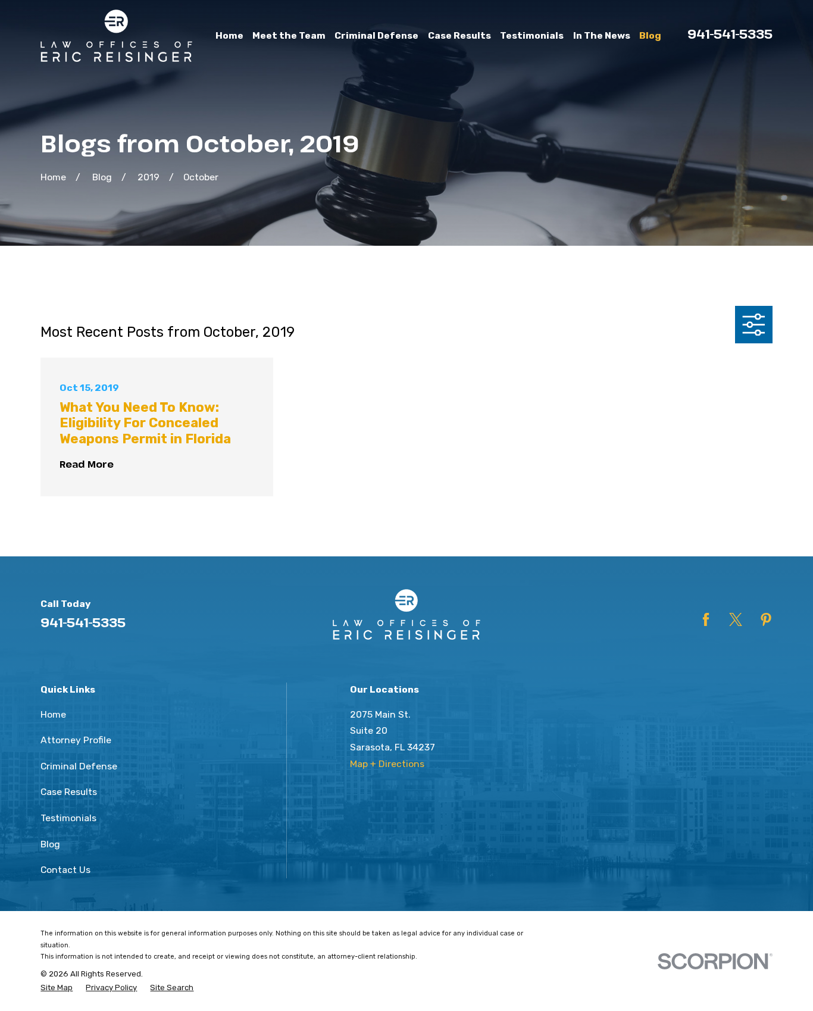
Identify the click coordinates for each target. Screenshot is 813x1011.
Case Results (68, 791)
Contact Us (65, 869)
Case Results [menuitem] (459, 35)
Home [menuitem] (229, 35)
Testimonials (68, 818)
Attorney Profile (75, 740)
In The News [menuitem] (601, 35)
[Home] (116, 36)
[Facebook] (705, 619)
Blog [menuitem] (650, 35)
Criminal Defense (78, 766)
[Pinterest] (766, 619)
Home (53, 714)
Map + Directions (387, 763)
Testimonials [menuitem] (532, 35)
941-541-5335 (730, 33)
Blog (50, 844)
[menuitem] (56, 987)
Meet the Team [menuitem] (289, 35)
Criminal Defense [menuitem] (376, 35)
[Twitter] (735, 619)
